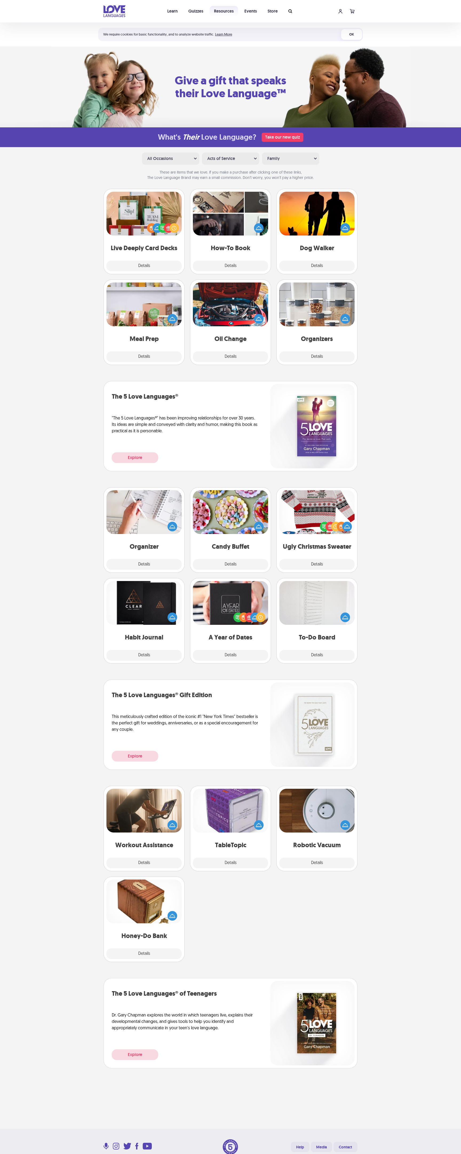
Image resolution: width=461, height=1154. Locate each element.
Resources (224, 11)
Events (250, 11)
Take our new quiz (282, 137)
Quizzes (195, 11)
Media (321, 1147)
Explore (135, 457)
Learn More (223, 34)
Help (300, 1147)
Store (273, 11)
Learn (172, 11)
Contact (345, 1147)
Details (144, 266)
